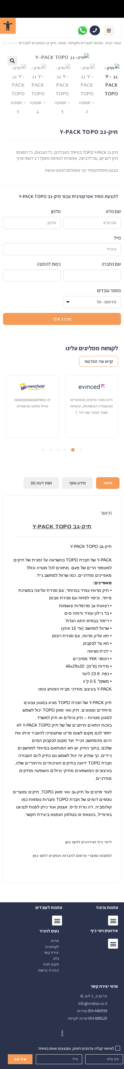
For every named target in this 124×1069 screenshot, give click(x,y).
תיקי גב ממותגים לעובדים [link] (37, 42)
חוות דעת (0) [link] (41, 483)
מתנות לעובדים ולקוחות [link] (85, 42)
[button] (109, 30)
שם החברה (111, 264)
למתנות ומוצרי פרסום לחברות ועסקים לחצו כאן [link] (71, 855)
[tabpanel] (91, 406)
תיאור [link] (107, 483)
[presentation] (80, 450)
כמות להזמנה (49, 264)
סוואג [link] (62, 42)
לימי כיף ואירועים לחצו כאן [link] (88, 842)
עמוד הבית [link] (113, 42)
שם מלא (113, 211)
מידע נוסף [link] (77, 483)
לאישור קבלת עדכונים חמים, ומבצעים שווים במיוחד (76, 1048)
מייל (117, 238)
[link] (8, 26)
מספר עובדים (109, 290)
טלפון (56, 211)
